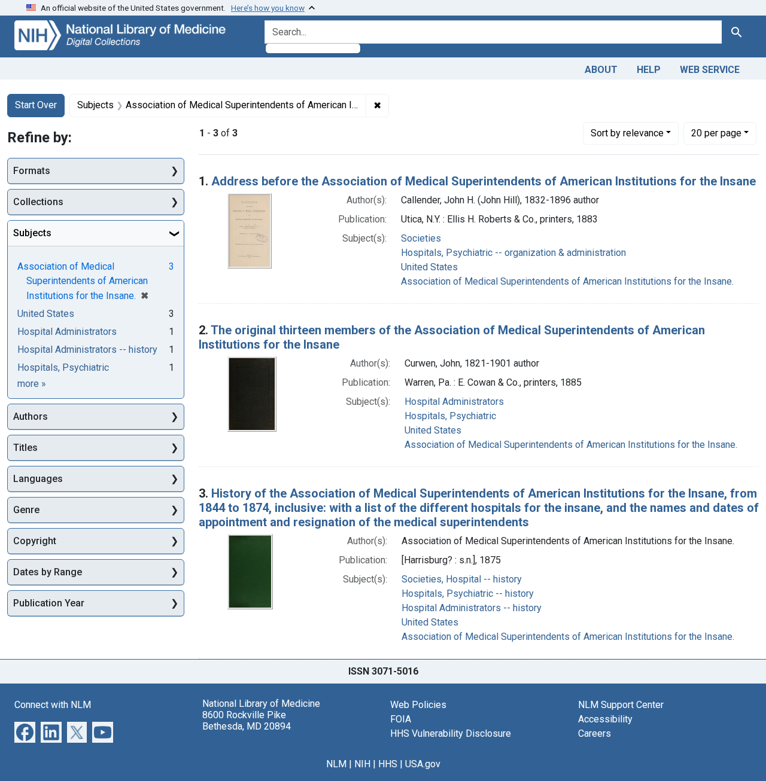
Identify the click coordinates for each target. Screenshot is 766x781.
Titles (25, 447)
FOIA (400, 719)
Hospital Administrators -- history (472, 608)
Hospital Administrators (454, 401)
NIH (362, 764)
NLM (336, 764)
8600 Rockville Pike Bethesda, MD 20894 (246, 720)
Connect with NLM (52, 704)
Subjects (32, 233)
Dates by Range (47, 572)
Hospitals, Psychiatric (450, 416)
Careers (594, 733)
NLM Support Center (621, 704)
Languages (38, 478)
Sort (627, 133)
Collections (38, 202)
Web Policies (418, 704)
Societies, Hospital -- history (462, 579)
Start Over (36, 105)
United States (429, 267)
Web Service (710, 69)
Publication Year (48, 603)
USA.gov (422, 764)
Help (649, 69)
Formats (31, 170)
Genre (26, 509)
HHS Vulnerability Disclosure (450, 733)
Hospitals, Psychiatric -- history (468, 593)
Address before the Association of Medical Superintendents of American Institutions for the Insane (483, 181)
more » (31, 383)
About (601, 69)
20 (716, 133)
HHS (387, 764)
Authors (30, 416)
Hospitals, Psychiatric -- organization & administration (513, 252)
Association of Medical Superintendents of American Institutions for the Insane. (567, 281)
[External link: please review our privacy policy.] (24, 731)
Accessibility (605, 719)
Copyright (34, 541)
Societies (421, 238)
